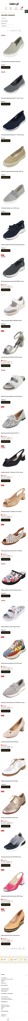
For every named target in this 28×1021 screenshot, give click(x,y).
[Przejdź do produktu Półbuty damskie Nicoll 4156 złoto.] (14, 803)
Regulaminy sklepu (5, 1005)
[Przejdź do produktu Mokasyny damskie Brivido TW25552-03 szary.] (14, 688)
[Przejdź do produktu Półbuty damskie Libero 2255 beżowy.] (14, 921)
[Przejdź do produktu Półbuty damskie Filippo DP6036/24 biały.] (14, 306)
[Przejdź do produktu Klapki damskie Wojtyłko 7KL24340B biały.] (14, 382)
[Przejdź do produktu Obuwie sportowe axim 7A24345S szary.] (14, 843)
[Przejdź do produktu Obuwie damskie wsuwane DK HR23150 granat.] (14, 230)
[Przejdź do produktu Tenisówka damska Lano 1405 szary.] (14, 194)
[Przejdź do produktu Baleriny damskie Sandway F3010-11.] (14, 419)
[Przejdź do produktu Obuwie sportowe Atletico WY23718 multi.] (14, 649)
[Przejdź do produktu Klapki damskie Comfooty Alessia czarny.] (14, 576)
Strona (12, 30)
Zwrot (2, 981)
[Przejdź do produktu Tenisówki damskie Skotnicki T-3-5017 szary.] (14, 84)
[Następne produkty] (19, 948)
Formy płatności (4, 996)
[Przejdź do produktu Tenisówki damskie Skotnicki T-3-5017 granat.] (14, 120)
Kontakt (2, 1007)
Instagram (3, 1015)
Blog (2, 1008)
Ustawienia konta (4, 989)
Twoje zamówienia (5, 988)
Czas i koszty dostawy (6, 998)
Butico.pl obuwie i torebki (8, 12)
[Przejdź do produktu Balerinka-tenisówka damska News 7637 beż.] (14, 157)
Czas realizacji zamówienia (6, 999)
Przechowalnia (4, 991)
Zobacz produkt (5, 67)
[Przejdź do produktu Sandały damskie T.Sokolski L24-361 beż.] (14, 497)
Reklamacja (3, 983)
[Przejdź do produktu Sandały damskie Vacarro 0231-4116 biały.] (14, 536)
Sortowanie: (3, 23)
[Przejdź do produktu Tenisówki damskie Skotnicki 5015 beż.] (14, 47)
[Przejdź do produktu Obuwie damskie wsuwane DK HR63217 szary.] (14, 267)
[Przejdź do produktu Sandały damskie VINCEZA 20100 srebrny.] (14, 343)
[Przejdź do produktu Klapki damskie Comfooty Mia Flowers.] (14, 612)
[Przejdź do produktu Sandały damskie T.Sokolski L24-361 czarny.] (14, 458)
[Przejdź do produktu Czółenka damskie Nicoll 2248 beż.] (14, 727)
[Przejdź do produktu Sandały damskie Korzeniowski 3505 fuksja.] (14, 882)
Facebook (3, 1014)
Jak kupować (4, 977)
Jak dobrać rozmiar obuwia (7, 979)
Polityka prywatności (5, 1006)
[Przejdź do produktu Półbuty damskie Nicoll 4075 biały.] (14, 767)
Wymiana (3, 980)
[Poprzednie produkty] (8, 948)
